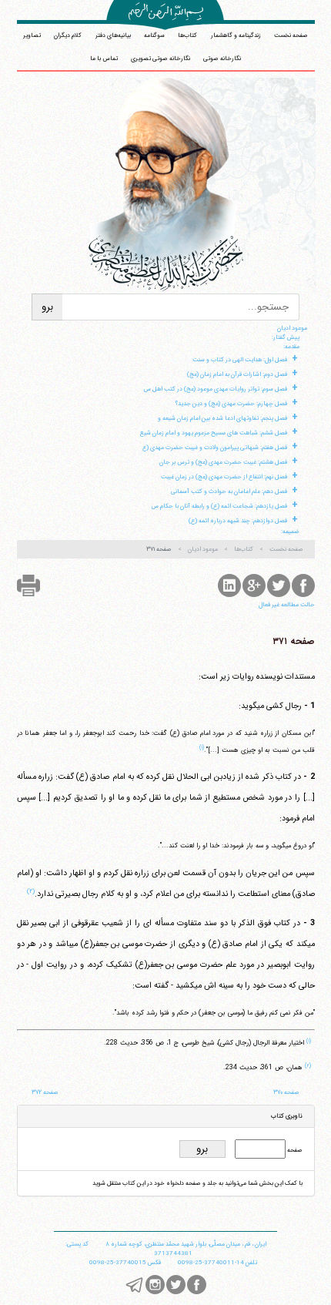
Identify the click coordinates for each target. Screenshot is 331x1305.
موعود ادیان (292, 328)
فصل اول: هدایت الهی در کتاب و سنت (239, 359)
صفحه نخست (291, 35)
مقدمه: (291, 346)
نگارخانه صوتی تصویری (160, 58)
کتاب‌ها (187, 35)
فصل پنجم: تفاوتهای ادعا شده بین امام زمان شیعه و (222, 418)
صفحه (294, 1150)
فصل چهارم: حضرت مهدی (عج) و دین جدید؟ (231, 403)
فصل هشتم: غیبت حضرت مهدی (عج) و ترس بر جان (223, 462)
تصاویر (32, 35)
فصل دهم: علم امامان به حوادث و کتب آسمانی (229, 491)
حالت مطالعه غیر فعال (287, 604)
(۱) (201, 747)
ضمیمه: (290, 531)
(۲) (31, 891)
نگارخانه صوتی (222, 58)
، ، (185, 1244)
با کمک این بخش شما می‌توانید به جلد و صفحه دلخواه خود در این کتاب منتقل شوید (197, 1183)
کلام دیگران (68, 35)
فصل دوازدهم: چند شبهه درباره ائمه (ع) (238, 520)
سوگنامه (154, 35)
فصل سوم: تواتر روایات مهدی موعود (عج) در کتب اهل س (215, 389)
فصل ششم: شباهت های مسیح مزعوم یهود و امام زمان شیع (213, 433)
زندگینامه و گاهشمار (236, 35)
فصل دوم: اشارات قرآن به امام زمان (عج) (237, 374)
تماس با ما (104, 58)
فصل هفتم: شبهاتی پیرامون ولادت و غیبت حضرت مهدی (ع (214, 447)
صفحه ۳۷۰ (286, 1092)
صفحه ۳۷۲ (45, 1092)
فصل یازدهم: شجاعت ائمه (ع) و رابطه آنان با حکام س (219, 506)
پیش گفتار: (285, 337)
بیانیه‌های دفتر (113, 35)
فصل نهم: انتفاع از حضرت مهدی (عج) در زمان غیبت (224, 476)
